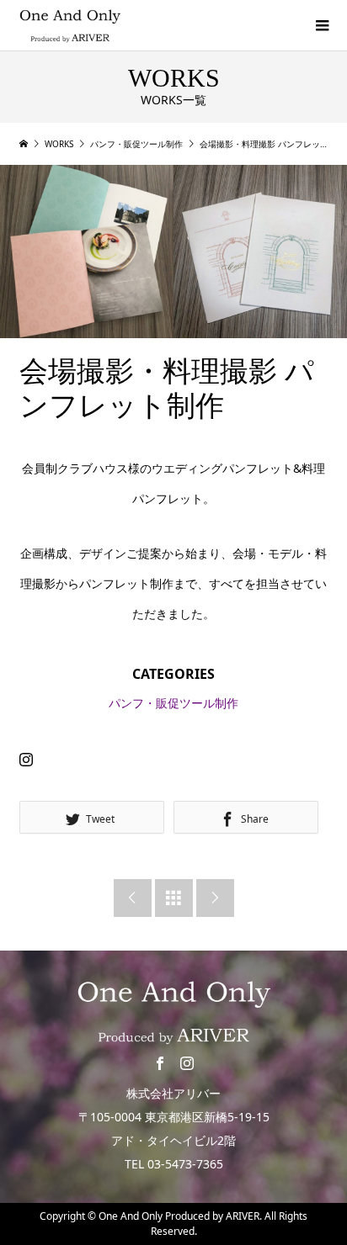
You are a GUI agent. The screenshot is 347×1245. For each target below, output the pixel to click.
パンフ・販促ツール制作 (173, 703)
